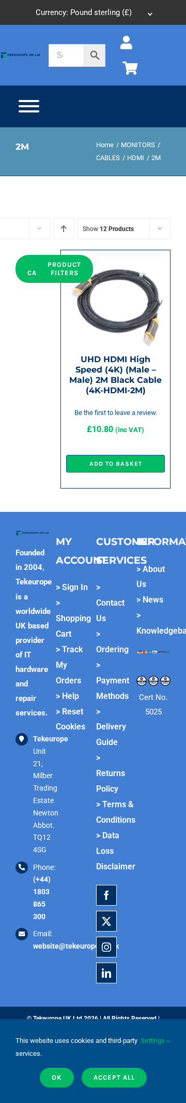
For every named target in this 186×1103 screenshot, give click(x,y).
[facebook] (106, 895)
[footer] (20, 55)
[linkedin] (106, 973)
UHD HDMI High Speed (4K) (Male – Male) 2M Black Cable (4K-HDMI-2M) (115, 374)
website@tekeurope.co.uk (76, 946)
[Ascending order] (64, 229)
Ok (57, 1077)
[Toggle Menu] (29, 106)
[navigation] (92, 12)
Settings (153, 1040)
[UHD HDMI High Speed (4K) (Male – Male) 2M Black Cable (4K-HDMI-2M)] (115, 262)
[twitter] (106, 921)
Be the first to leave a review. (115, 413)
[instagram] (106, 947)
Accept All (114, 1077)
